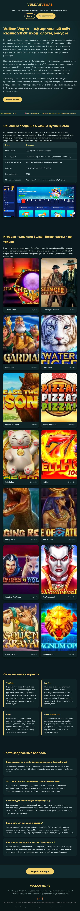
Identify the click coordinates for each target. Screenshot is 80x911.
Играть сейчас (12, 99)
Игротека (34, 10)
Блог (13, 10)
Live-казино (44, 10)
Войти (29, 16)
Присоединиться (46, 16)
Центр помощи (23, 10)
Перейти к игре (40, 871)
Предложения (56, 10)
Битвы (65, 10)
